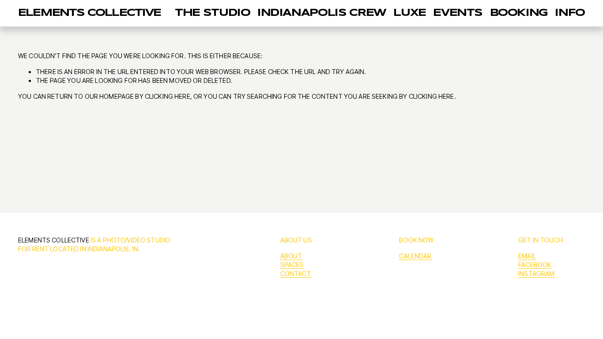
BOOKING (519, 13)
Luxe (409, 13)
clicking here (167, 96)
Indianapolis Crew (321, 13)
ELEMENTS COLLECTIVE (89, 13)
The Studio (212, 13)
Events (457, 13)
